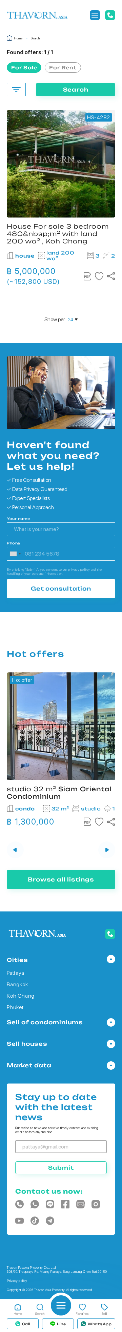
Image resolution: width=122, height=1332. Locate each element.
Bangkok (17, 984)
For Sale (24, 67)
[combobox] (15, 553)
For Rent (62, 67)
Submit (61, 1167)
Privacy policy (17, 1280)
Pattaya (15, 973)
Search (75, 89)
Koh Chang (21, 996)
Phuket (15, 1007)
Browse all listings (61, 879)
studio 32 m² (59, 792)
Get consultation (61, 588)
